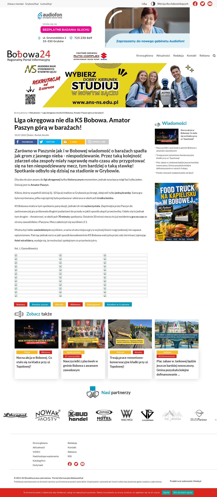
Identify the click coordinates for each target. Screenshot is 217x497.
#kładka (138, 352)
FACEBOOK (27, 142)
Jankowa (167, 352)
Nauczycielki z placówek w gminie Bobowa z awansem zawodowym (80, 365)
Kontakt (191, 55)
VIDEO (36, 451)
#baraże (59, 304)
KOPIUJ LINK (99, 142)
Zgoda (166, 492)
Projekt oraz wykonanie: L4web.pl (185, 481)
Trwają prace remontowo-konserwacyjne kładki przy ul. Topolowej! (129, 362)
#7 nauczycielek (72, 356)
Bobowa (20, 304)
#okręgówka (93, 304)
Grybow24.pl (32, 3)
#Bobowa (75, 304)
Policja (27, 352)
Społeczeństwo (74, 352)
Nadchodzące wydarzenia (46, 456)
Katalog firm (39, 460)
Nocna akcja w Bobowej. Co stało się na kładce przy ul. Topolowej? (34, 362)
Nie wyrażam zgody (183, 492)
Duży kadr (38, 465)
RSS (70, 456)
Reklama (205, 55)
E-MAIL (73, 142)
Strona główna (144, 55)
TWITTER (50, 142)
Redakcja (178, 55)
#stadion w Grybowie (118, 304)
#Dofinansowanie (167, 356)
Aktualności (163, 55)
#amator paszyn (40, 304)
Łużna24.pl (46, 3)
